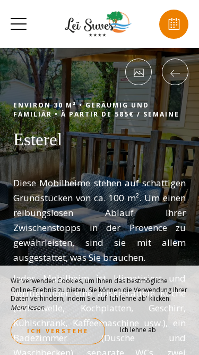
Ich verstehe (58, 331)
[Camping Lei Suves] (98, 24)
